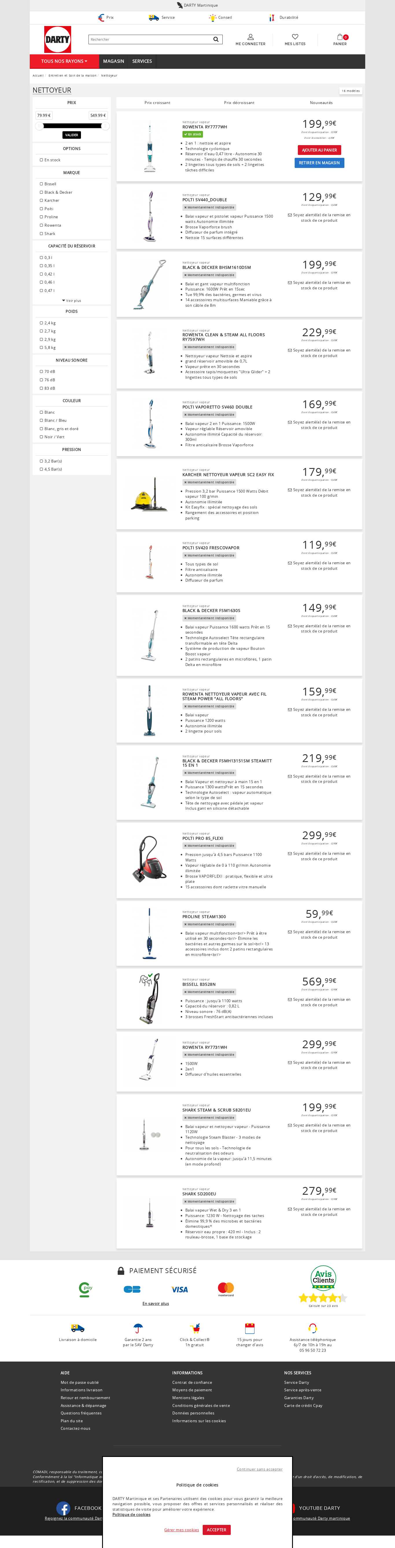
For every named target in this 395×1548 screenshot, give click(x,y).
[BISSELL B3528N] (149, 999)
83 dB (49, 388)
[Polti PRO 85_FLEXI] (149, 860)
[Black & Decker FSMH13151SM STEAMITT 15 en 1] (149, 783)
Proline (51, 216)
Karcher (51, 200)
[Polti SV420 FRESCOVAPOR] (149, 562)
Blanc (49, 412)
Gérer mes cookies (181, 1529)
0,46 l (49, 282)
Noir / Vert (54, 436)
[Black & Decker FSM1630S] (149, 636)
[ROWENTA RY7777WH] (149, 146)
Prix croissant (157, 102)
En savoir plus (156, 1303)
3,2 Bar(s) (53, 461)
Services (142, 61)
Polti (48, 208)
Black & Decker (58, 192)
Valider (71, 135)
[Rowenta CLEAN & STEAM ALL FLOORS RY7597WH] (149, 354)
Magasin (113, 61)
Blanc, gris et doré (61, 428)
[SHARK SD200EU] (149, 1213)
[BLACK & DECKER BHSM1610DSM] (149, 284)
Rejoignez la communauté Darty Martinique (86, 1518)
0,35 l (49, 265)
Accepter (216, 1529)
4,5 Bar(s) (53, 469)
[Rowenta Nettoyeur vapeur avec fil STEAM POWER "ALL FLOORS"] (149, 711)
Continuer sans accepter (260, 1469)
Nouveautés (321, 102)
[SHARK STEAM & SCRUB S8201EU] (149, 1135)
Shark (50, 233)
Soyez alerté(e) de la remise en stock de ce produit (321, 217)
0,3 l (48, 257)
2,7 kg (50, 331)
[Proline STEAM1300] (149, 934)
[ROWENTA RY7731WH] (149, 1062)
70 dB (49, 371)
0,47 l (49, 290)
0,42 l (49, 274)
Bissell (50, 183)
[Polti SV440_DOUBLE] (149, 217)
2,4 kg (50, 322)
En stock (52, 159)
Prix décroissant (239, 102)
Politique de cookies (131, 1514)
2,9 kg (50, 339)
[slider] (39, 126)
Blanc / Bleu (55, 420)
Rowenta (52, 225)
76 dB (49, 379)
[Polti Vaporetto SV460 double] (149, 424)
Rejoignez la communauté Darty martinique (309, 1518)
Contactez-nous (76, 1428)
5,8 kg (50, 347)
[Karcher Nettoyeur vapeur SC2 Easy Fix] (149, 494)
